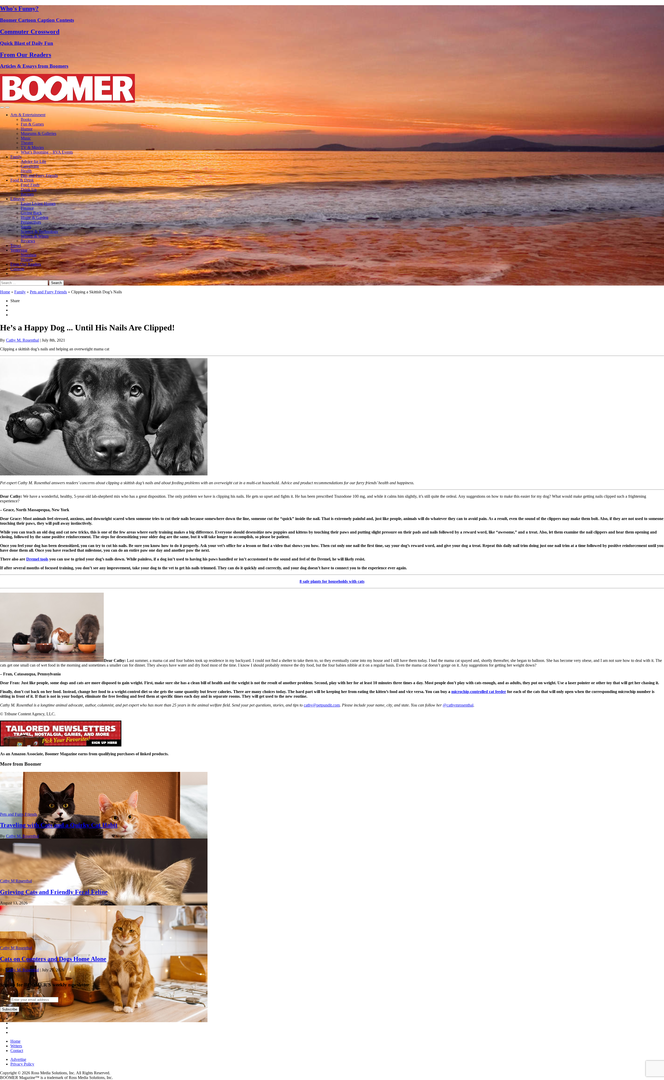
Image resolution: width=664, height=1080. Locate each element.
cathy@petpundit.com (322, 705)
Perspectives (31, 222)
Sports (26, 227)
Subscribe (9, 1009)
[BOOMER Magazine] (67, 101)
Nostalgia (28, 255)
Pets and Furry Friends (39, 175)
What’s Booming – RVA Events (47, 152)
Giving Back (31, 213)
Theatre (27, 143)
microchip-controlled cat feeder (478, 691)
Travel (15, 245)
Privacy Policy (22, 1064)
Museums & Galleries (38, 133)
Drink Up (29, 189)
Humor (26, 129)
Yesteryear (18, 250)
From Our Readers (25, 264)
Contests (17, 269)
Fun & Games (32, 124)
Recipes (27, 194)
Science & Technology (39, 231)
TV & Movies (32, 147)
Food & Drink (22, 180)
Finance (27, 208)
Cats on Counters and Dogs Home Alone (53, 959)
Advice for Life (33, 161)
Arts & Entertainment (27, 115)
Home (5, 292)
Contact (16, 1050)
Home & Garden (34, 217)
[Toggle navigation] (2, 107)
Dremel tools (37, 559)
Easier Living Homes (38, 203)
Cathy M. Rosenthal (22, 340)
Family (16, 157)
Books (26, 119)
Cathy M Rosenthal (16, 881)
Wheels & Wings (35, 236)
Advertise (18, 1059)
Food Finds (30, 185)
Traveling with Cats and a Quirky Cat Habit (58, 825)
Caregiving (30, 166)
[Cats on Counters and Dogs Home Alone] (104, 1021)
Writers (16, 1046)
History (27, 259)
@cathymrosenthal (458, 705)
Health (26, 171)
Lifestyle (17, 199)
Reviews (28, 241)
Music (26, 138)
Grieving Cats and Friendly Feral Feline (54, 892)
